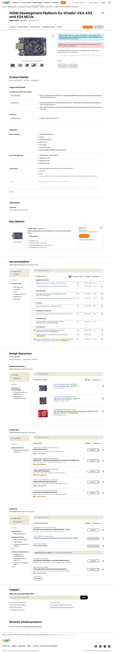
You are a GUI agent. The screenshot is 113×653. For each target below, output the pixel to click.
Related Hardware (15, 359)
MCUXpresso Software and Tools (60, 605)
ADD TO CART (84, 236)
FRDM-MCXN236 (72, 37)
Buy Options (87, 27)
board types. (28, 369)
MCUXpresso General (16, 610)
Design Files (26, 359)
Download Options (93, 538)
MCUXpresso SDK (15, 607)
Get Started (98, 27)
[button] (104, 2)
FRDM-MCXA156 (93, 37)
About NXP (6, 646)
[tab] (51, 236)
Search (84, 597)
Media (29, 646)
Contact (36, 646)
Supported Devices (15, 80)
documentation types (31, 265)
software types (29, 512)
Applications (35, 80)
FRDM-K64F (32, 228)
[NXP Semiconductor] (6, 2)
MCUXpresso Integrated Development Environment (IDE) (53, 538)
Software (35, 359)
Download (92, 450)
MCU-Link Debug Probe (61, 386)
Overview (12, 27)
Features (26, 80)
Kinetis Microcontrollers (17, 605)
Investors (21, 646)
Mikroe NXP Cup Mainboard (63, 399)
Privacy (4, 650)
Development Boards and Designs (28, 7)
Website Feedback (34, 650)
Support (59, 27)
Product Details (22, 27)
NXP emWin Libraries (40, 546)
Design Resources (47, 27)
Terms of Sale (17, 650)
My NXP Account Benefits (49, 646)
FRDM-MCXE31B (63, 37)
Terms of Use (10, 650)
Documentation (34, 27)
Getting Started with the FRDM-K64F (62, 607)
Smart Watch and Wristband (18, 210)
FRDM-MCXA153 (82, 37)
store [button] (63, 2)
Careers (14, 646)
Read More (71, 635)
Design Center (12, 7)
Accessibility (25, 650)
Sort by (87, 276)
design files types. (30, 432)
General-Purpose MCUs (46, 7)
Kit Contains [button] (34, 236)
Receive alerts (33, 20)
